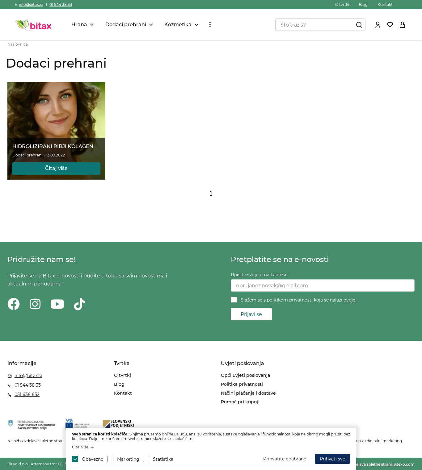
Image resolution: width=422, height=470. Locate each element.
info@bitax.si (31, 4)
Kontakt (385, 4)
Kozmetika (178, 24)
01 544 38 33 (60, 4)
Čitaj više (56, 168)
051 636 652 (27, 394)
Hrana (79, 24)
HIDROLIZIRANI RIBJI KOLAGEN (52, 146)
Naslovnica (17, 44)
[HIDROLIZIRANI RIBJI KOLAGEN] (56, 131)
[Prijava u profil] (378, 25)
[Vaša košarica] (402, 25)
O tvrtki (342, 4)
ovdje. (350, 300)
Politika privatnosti (242, 384)
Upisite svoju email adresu (259, 274)
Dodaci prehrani (125, 24)
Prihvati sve (332, 459)
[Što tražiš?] (359, 25)
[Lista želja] (390, 25)
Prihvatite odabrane (284, 459)
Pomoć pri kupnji (240, 402)
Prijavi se (251, 314)
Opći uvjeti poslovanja (245, 375)
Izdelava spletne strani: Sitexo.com (383, 464)
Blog (363, 4)
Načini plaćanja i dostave (248, 393)
